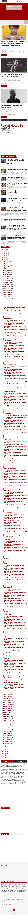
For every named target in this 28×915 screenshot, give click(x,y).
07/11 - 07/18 (6, 691)
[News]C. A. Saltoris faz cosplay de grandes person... (15, 483)
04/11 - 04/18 (6, 716)
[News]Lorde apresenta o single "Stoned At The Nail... (15, 489)
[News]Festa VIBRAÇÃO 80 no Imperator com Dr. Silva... (14, 424)
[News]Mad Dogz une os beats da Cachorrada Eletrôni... (12, 421)
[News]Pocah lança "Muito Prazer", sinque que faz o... (14, 394)
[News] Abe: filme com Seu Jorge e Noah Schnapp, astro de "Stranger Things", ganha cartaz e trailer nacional (14, 43)
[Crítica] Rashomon (8, 560)
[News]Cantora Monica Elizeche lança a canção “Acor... (14, 470)
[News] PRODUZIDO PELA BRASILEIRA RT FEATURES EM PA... (13, 684)
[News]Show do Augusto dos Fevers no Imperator (13, 538)
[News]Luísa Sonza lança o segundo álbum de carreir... (15, 676)
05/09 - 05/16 (7, 708)
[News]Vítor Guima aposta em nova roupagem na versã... (13, 648)
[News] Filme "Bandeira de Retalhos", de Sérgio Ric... (14, 557)
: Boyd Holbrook (5, 901)
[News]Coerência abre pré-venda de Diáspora (13, 453)
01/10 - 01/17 (6, 741)
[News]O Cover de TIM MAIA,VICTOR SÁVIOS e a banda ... (15, 629)
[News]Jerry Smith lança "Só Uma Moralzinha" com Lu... (12, 390)
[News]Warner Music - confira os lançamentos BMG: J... (12, 373)
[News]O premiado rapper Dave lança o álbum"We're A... (14, 317)
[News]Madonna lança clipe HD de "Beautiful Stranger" (12, 518)
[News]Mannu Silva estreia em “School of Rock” (14, 486)
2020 (3, 746)
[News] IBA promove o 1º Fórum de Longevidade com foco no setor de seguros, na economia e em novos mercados (15, 161)
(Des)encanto (19, 899)
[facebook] (17, 1)
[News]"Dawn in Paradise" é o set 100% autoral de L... (13, 523)
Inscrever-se (20, 761)
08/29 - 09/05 (7, 294)
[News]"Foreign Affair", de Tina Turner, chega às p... (14, 651)
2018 (3, 750)
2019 (3, 748)
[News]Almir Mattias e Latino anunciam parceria (14, 657)
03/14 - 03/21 (6, 724)
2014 (3, 757)
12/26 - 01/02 (6, 261)
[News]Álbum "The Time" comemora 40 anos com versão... (14, 664)
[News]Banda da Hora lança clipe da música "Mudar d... (15, 311)
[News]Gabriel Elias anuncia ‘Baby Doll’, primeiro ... (14, 526)
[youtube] (21, 1)
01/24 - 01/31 (6, 737)
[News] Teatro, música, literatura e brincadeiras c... (13, 572)
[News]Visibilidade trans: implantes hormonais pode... (13, 459)
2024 (3, 253)
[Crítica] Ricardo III (8, 465)
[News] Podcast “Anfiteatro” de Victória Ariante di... (14, 626)
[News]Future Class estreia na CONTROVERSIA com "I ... (11, 333)
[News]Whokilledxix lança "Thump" (12, 354)
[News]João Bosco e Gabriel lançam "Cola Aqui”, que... (14, 438)
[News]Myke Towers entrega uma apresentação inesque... (12, 342)
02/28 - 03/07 (7, 728)
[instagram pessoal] (25, 1)
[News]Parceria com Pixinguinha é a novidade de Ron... (13, 492)
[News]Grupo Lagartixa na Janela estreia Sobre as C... (14, 462)
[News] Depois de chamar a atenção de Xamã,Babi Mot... (14, 400)
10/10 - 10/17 (6, 282)
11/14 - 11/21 (6, 273)
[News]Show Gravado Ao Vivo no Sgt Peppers (13, 617)
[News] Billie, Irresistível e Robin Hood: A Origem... (14, 645)
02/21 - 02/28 (6, 730)
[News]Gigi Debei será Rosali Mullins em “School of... (14, 346)
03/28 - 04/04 (7, 720)
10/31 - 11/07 (6, 276)
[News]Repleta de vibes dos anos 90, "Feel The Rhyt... (14, 327)
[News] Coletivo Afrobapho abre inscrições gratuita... (15, 446)
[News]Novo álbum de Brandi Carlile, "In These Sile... (14, 477)
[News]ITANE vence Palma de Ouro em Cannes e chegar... (13, 688)
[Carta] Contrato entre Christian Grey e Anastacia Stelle (17, 184)
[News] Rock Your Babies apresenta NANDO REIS (15, 532)
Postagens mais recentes (7, 120)
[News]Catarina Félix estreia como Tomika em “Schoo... (15, 441)
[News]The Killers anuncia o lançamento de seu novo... (15, 610)
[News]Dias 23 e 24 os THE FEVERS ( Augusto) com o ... (15, 679)
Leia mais (3, 55)
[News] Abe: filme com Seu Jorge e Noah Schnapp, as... (14, 308)
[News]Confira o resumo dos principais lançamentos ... (14, 580)
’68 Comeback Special (7, 904)
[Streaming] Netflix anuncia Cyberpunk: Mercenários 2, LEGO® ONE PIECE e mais (13, 885)
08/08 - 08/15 (7, 300)
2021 (3, 259)
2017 (3, 752)
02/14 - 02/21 (6, 732)
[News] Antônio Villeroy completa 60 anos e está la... (15, 639)
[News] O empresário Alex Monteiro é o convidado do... (13, 542)
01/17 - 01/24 (6, 739)
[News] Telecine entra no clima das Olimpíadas (13, 502)
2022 (3, 257)
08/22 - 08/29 (7, 296)
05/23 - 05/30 (7, 704)
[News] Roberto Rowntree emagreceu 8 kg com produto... (15, 499)
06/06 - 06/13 (7, 700)
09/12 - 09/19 (6, 290)
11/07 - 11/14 (6, 274)
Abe (3, 27)
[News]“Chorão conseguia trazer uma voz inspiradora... (14, 339)
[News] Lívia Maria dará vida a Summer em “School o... (14, 654)
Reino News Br (12, 125)
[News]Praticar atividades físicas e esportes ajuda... (12, 589)
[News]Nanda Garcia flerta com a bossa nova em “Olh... (14, 514)
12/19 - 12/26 (6, 263)
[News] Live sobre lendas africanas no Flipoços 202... (13, 601)
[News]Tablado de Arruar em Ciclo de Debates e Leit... (13, 569)
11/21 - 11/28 (6, 271)
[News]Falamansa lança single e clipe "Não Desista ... (15, 336)
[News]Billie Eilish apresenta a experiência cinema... (14, 406)
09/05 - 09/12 (7, 292)
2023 (3, 255)
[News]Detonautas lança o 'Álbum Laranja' (15, 382)
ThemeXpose (10, 912)
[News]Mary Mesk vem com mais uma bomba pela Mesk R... (13, 349)
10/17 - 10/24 (6, 280)
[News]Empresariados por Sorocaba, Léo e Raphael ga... (14, 412)
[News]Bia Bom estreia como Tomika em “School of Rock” (14, 673)
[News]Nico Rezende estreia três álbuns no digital (15, 360)
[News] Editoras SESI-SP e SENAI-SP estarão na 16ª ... (15, 635)
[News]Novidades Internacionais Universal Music (15, 314)
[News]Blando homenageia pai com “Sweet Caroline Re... (15, 379)
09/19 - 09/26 (6, 288)
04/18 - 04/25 (7, 714)
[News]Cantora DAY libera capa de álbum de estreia (14, 529)
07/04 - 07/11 (6, 693)
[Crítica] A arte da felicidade (11, 520)
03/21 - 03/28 (6, 722)
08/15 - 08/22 (6, 298)
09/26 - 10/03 (7, 286)
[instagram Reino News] (23, 1)
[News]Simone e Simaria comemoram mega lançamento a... (13, 352)
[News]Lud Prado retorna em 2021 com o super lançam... (14, 324)
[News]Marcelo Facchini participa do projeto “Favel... (13, 661)
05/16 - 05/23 (6, 706)
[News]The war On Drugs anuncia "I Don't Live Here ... (14, 583)
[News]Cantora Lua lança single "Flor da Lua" (14, 670)
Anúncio (7, 761)
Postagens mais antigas (21, 120)
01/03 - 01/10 (6, 743)
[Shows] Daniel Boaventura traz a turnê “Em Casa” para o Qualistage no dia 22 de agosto (17, 200)
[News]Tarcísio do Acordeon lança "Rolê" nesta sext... (14, 433)
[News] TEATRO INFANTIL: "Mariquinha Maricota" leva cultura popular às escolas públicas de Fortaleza (13, 218)
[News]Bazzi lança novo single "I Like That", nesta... (15, 427)
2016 (3, 753)
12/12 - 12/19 (6, 265)
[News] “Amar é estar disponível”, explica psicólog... (14, 480)
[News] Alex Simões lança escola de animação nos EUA (13, 545)
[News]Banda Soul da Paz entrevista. (13, 444)
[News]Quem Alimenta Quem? (11, 598)
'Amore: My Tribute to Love (8, 899)
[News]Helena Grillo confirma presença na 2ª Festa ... (15, 456)
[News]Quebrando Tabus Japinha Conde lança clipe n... (14, 417)
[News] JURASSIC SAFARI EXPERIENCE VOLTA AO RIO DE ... (14, 551)
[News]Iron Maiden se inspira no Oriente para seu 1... (14, 575)
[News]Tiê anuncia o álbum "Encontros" (14, 578)
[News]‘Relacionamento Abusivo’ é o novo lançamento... (14, 511)
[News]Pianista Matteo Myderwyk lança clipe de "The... (14, 376)
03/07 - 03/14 (7, 726)
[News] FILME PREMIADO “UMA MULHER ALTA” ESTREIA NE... (15, 604)
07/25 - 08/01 (7, 304)
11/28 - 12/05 (6, 269)
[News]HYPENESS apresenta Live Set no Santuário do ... (13, 613)
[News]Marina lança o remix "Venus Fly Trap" (13, 562)
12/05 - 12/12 (6, 267)
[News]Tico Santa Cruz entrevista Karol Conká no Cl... (14, 623)
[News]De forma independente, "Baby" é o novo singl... (15, 357)
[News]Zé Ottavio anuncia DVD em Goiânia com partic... (15, 330)
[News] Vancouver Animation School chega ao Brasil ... (15, 548)
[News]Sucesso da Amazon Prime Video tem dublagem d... (15, 496)
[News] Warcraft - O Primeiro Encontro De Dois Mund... (14, 554)
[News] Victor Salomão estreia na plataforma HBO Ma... (12, 467)
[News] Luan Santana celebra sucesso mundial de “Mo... (13, 607)
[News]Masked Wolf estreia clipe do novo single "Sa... (14, 409)
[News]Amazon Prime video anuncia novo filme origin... (14, 474)
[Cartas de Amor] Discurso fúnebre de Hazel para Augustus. (16, 191)
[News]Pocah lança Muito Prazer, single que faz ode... (15, 403)
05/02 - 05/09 (7, 710)
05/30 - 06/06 (7, 702)
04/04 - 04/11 (6, 718)
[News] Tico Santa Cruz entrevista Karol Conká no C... (14, 642)
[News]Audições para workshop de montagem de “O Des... (12, 370)
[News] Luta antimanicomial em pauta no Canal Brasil (14, 508)
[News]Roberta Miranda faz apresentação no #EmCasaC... (15, 535)
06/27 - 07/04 (7, 695)
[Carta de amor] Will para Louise (15, 177)
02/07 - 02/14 (7, 733)
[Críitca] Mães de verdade (10, 682)
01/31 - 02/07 (6, 735)
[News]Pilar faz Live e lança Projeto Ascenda (15, 415)
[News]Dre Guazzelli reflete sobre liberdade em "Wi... (12, 384)
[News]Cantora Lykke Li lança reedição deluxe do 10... (14, 565)
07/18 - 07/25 (6, 306)
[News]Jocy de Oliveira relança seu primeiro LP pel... (13, 620)
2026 (3, 249)
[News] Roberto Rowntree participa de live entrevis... (14, 366)
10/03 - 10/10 (6, 284)
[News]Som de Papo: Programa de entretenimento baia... (12, 363)
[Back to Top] (14, 910)
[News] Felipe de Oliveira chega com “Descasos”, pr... (13, 667)
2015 (3, 755)
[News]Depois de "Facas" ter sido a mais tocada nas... (14, 430)
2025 (3, 251)
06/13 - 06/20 (7, 698)
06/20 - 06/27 (7, 697)
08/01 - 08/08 (7, 302)
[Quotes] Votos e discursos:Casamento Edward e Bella (17, 170)
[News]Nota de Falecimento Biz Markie (13, 436)
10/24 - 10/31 (6, 278)
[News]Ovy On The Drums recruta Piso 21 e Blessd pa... (14, 320)
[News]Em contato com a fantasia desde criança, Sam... (14, 593)
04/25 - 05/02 (7, 712)
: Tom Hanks (13, 901)
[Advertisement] (10, 144)
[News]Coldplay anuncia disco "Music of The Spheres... (14, 586)
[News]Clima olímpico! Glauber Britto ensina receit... (13, 632)
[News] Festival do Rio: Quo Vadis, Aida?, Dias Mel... (14, 505)
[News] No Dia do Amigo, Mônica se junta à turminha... (14, 596)
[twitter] (19, 1)
